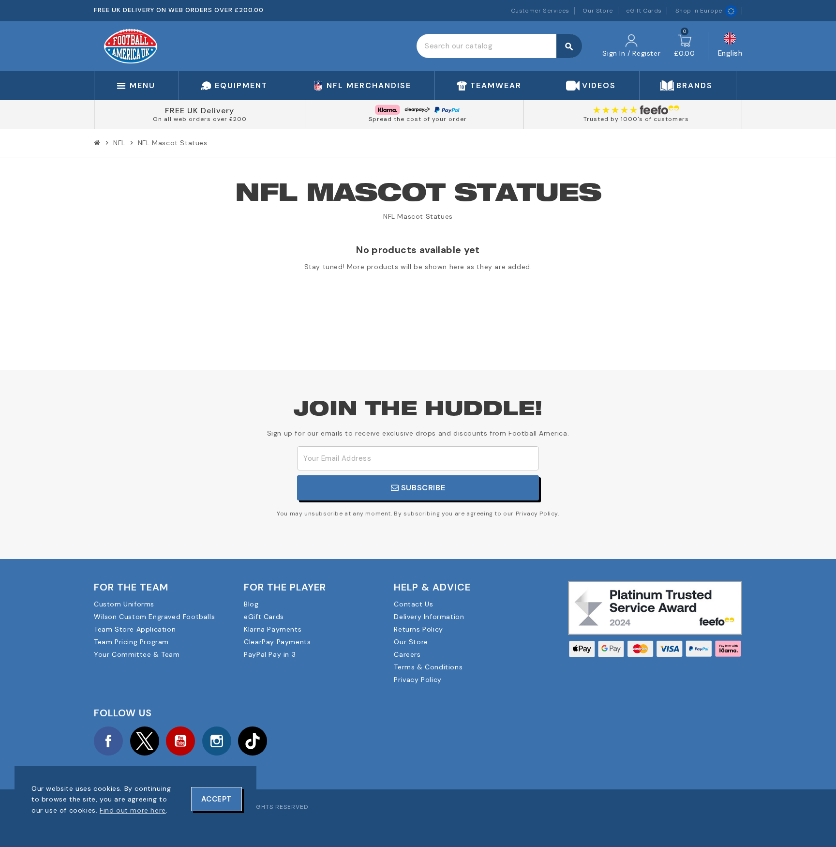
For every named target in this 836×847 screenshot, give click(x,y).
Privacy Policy (417, 679)
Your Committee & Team (137, 654)
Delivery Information (429, 616)
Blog (251, 604)
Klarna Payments (272, 629)
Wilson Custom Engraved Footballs (154, 616)
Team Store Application (135, 629)
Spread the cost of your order (418, 119)
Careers (407, 654)
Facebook (108, 741)
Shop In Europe (698, 11)
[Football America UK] (131, 45)
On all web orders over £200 (200, 119)
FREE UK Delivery (199, 111)
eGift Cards (644, 11)
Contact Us (413, 604)
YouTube (180, 741)
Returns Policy (418, 629)
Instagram (216, 741)
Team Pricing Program (131, 641)
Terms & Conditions (428, 667)
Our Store (597, 11)
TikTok (252, 741)
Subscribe (422, 488)
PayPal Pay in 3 (270, 654)
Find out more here (133, 810)
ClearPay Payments (277, 641)
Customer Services (540, 11)
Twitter (144, 741)
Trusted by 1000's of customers (636, 119)
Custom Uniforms (124, 604)
